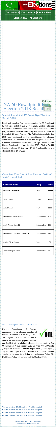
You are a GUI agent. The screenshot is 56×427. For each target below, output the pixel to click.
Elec (40, 4)
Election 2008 (44, 12)
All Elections (36, 18)
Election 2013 (28, 12)
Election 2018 (12, 12)
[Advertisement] (28, 51)
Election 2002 (20, 18)
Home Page (19, 421)
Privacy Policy (28, 421)
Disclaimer (37, 421)
